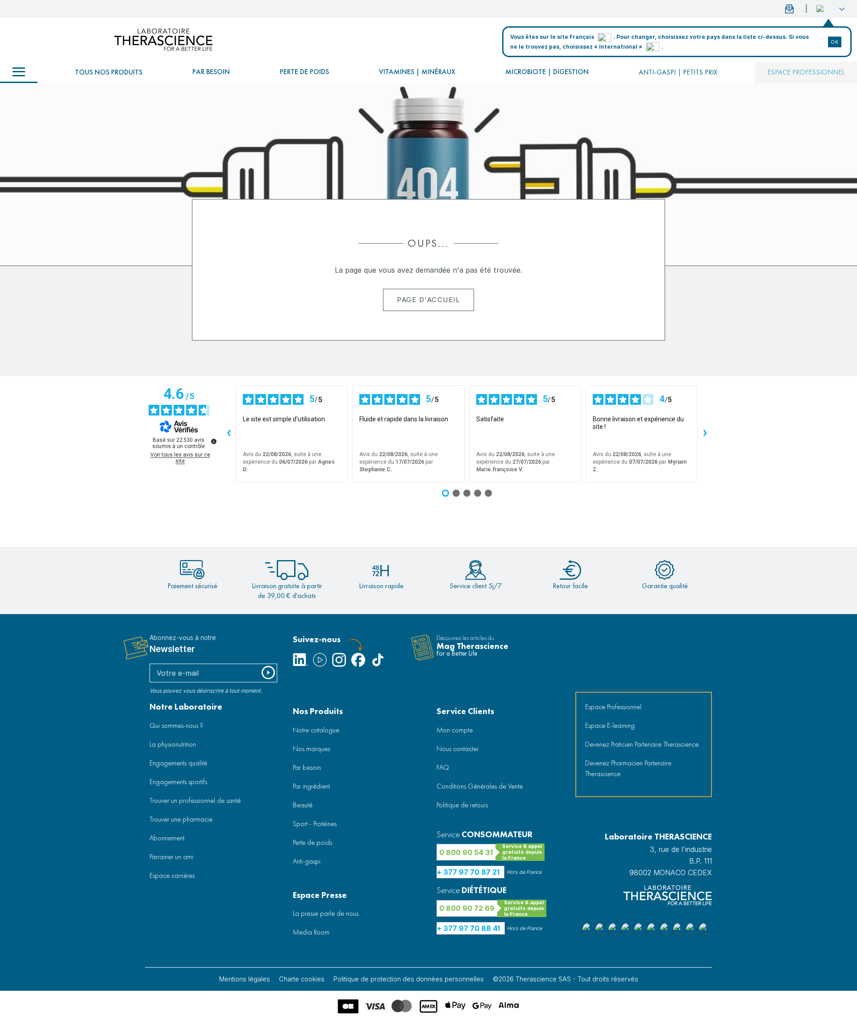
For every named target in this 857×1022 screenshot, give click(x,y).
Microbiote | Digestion (547, 71)
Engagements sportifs (178, 781)
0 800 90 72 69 (467, 908)
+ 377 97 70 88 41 (468, 928)
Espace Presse (320, 895)
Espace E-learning (610, 725)
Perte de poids (304, 71)
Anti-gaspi (306, 861)
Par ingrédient (311, 786)
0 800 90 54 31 (466, 852)
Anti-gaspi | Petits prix (678, 72)
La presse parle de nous (325, 913)
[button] (830, 9)
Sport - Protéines (315, 823)
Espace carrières (172, 875)
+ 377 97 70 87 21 (468, 872)
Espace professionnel (806, 72)
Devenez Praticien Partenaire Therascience (642, 744)
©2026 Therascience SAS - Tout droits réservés (565, 979)
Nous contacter (457, 748)
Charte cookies (301, 979)
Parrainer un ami (171, 856)
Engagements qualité (178, 763)
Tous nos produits (108, 72)
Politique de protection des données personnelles (408, 979)
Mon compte (455, 730)
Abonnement (167, 838)
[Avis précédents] (228, 434)
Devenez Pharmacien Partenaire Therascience (628, 768)
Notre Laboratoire (186, 706)
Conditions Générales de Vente (480, 786)
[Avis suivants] (705, 434)
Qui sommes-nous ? (176, 725)
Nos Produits (318, 711)
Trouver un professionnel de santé (195, 800)
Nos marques (311, 748)
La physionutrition (173, 744)
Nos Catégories (18, 72)
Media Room (311, 932)
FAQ (443, 767)
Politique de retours (462, 805)
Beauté (302, 805)
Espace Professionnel (613, 706)
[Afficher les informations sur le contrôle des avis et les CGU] (213, 441)
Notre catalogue (316, 730)
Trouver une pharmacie (181, 819)
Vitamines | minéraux (417, 71)
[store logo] (163, 40)
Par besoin (211, 71)
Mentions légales (244, 979)
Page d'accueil (428, 299)
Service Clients (465, 711)
